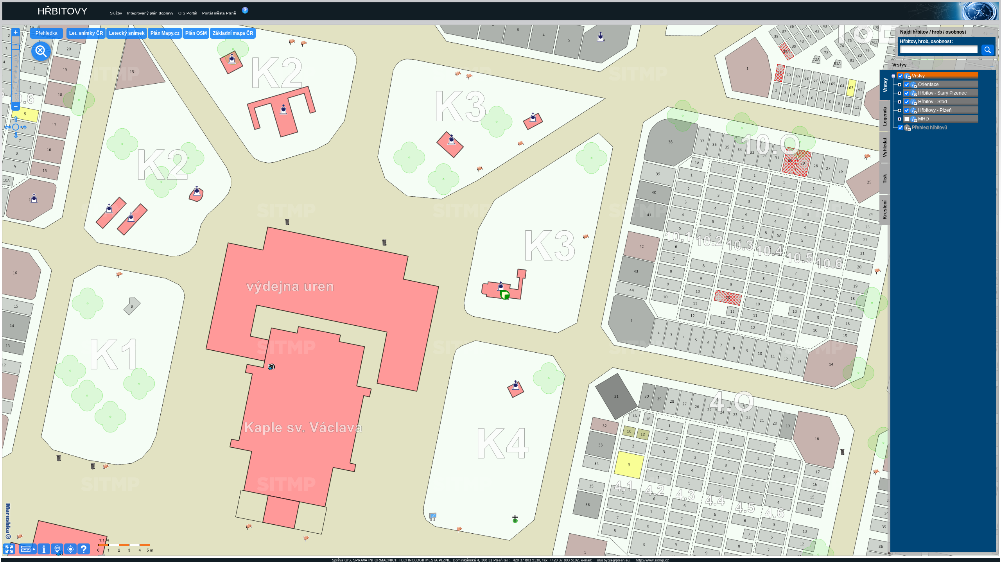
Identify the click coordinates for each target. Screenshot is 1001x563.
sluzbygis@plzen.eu (613, 560)
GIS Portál (187, 13)
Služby (116, 13)
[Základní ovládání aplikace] (245, 13)
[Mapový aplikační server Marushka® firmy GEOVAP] (9, 521)
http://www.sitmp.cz (652, 560)
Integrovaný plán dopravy (150, 13)
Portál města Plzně (219, 13)
